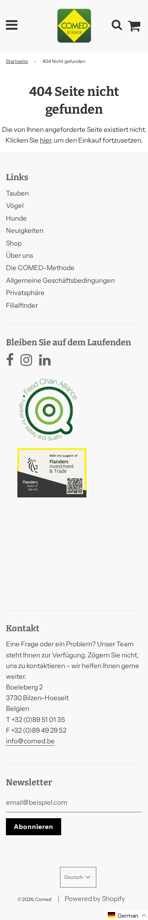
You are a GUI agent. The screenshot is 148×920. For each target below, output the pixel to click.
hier (45, 140)
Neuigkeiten (24, 230)
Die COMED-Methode (40, 268)
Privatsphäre (25, 293)
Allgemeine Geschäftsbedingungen (60, 280)
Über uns (19, 255)
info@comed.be (30, 741)
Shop (14, 243)
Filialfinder (22, 305)
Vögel (15, 206)
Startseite (17, 61)
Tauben (17, 193)
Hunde (16, 218)
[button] (127, 915)
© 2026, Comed (34, 899)
